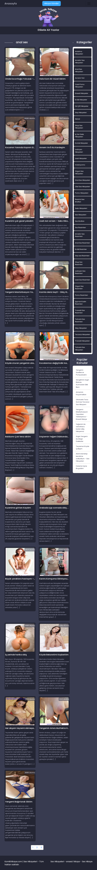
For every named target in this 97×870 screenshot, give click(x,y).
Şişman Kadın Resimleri (80, 302)
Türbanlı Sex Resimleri (80, 320)
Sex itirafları (79, 221)
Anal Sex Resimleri (82, 243)
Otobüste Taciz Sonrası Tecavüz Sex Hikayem (82, 401)
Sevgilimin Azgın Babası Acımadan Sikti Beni (82, 383)
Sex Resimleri (80, 227)
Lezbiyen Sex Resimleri (80, 272)
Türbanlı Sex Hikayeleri (80, 348)
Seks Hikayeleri (81, 208)
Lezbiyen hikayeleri (79, 150)
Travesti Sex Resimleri (80, 311)
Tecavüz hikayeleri (82, 334)
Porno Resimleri (81, 295)
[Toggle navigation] (88, 3)
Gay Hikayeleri (81, 112)
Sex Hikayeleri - (58, 861)
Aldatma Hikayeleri (79, 52)
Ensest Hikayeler (81, 93)
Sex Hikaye (87, 861)
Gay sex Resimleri (82, 256)
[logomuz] (48, 17)
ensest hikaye (73, 861)
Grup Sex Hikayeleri (79, 126)
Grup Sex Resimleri (79, 263)
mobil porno (80, 165)
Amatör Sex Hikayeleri (79, 61)
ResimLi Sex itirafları (79, 200)
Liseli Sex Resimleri (82, 280)
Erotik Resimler (81, 249)
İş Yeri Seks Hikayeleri (79, 135)
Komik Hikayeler (81, 143)
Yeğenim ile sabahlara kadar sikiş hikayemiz (81, 428)
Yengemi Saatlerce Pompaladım (81, 372)
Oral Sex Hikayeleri (82, 180)
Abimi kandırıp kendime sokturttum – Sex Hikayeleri (82, 457)
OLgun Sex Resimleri (79, 287)
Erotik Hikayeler (81, 100)
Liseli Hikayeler (81, 158)
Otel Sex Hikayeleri (82, 186)
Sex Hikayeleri (80, 215)
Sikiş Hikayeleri (81, 328)
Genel (77, 119)
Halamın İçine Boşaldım (81, 467)
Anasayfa (11, 3)
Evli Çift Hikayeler (81, 106)
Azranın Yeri (79, 78)
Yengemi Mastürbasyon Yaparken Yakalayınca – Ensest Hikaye (82, 414)
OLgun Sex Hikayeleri (79, 172)
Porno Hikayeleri (81, 193)
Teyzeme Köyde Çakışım (82, 447)
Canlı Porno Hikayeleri (79, 85)
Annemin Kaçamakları (81, 393)
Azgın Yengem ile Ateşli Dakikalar (82, 438)
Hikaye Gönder (51, 3)
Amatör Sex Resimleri (79, 235)
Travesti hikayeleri (82, 341)
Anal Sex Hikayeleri (79, 70)
